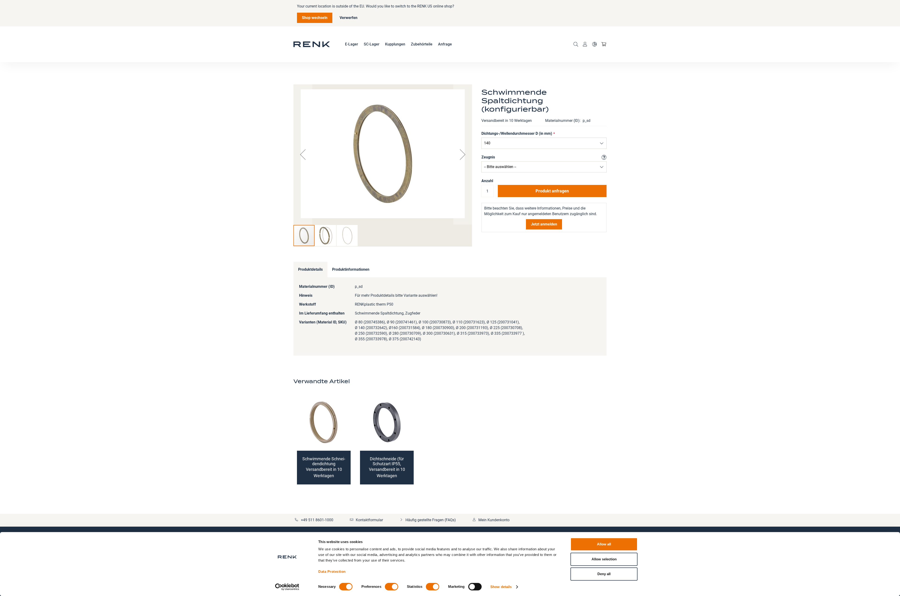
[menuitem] (351, 44)
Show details (501, 587)
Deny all (604, 574)
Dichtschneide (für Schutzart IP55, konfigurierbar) (387, 463)
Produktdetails (310, 269)
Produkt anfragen (552, 190)
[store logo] (311, 44)
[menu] (398, 44)
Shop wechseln (314, 17)
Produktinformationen (350, 269)
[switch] (391, 587)
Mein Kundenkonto (494, 520)
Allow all (604, 544)
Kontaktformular (369, 520)
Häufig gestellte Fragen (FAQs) (430, 520)
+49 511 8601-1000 (317, 520)
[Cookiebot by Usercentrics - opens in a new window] (287, 586)
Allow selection (604, 559)
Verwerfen (348, 17)
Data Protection (332, 572)
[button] (594, 44)
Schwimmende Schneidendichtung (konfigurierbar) (323, 463)
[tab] (310, 269)
